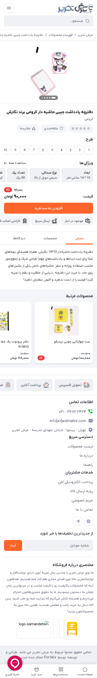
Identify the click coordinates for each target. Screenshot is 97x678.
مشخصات (50, 238)
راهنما (88, 464)
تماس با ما (84, 509)
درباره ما (86, 455)
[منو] (9, 8)
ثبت (13, 545)
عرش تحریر (85, 35)
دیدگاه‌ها (19, 238)
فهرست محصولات (61, 35)
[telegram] (77, 521)
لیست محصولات (80, 446)
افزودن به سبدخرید (48, 208)
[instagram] (88, 521)
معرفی (79, 238)
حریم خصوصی (82, 500)
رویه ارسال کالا (81, 491)
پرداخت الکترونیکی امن (75, 482)
